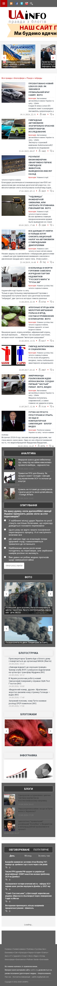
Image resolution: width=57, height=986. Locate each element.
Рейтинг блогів (32, 959)
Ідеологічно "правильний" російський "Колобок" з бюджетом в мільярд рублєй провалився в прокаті (35, 825)
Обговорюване (19, 849)
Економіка (9, 952)
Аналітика (28, 453)
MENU (3, 3)
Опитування (28, 505)
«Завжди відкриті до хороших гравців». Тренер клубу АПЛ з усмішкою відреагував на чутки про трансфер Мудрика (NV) (29, 670)
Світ (16, 952)
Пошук (29, 78)
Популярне (41, 849)
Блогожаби (28, 714)
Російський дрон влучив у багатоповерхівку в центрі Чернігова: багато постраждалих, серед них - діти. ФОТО (28, 610)
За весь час (44, 856)
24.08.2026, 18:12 (16, 675)
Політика (29, 949)
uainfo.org (34, 970)
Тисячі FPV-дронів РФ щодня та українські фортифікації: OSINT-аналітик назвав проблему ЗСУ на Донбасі (27, 874)
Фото (28, 577)
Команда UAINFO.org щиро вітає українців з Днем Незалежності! (17, 64)
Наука (30, 952)
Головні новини (19, 949)
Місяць (28, 856)
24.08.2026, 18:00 (16, 686)
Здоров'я (16, 956)
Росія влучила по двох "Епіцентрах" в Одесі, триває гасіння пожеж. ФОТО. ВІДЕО (27, 643)
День (12, 856)
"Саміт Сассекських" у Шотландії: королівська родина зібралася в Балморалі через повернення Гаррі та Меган (28, 896)
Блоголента (20, 959)
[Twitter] (21, 4)
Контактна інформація (21, 977)
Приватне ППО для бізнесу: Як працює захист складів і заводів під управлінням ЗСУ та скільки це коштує (34, 477)
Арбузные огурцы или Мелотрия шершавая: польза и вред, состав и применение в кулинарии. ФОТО (41, 313)
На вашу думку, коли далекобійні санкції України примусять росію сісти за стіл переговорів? (27, 514)
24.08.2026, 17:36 (16, 706)
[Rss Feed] (11, 4)
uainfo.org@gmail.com (40, 977)
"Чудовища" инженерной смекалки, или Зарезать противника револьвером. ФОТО (41, 202)
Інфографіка (28, 755)
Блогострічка (28, 653)
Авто (7, 956)
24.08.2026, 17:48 (16, 697)
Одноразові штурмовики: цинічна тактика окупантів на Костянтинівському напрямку (34, 798)
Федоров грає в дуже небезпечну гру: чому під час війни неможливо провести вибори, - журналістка (34, 462)
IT (11, 956)
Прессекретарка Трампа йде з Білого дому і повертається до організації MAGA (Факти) (30, 659)
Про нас (8, 977)
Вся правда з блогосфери (13, 78)
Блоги (28, 788)
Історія (37, 952)
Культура (23, 952)
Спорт (24, 956)
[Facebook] (16, 4)
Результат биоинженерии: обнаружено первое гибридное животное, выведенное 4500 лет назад (40, 165)
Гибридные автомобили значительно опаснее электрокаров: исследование (41, 126)
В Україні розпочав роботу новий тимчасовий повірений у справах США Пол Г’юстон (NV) (29, 681)
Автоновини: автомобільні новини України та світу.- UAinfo (41, 100)
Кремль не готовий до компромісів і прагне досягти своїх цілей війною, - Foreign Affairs (35, 492)
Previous (3, 57)
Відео (36, 956)
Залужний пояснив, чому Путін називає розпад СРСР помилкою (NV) (27, 702)
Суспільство (40, 949)
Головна (8, 949)
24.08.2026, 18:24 (16, 664)
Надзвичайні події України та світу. (15, 290)
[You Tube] (26, 4)
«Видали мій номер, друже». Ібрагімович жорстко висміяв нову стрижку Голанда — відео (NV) (29, 692)
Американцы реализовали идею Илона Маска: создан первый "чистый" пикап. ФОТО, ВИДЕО (41, 381)
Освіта (44, 952)
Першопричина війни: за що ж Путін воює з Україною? (35, 810)
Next (54, 57)
